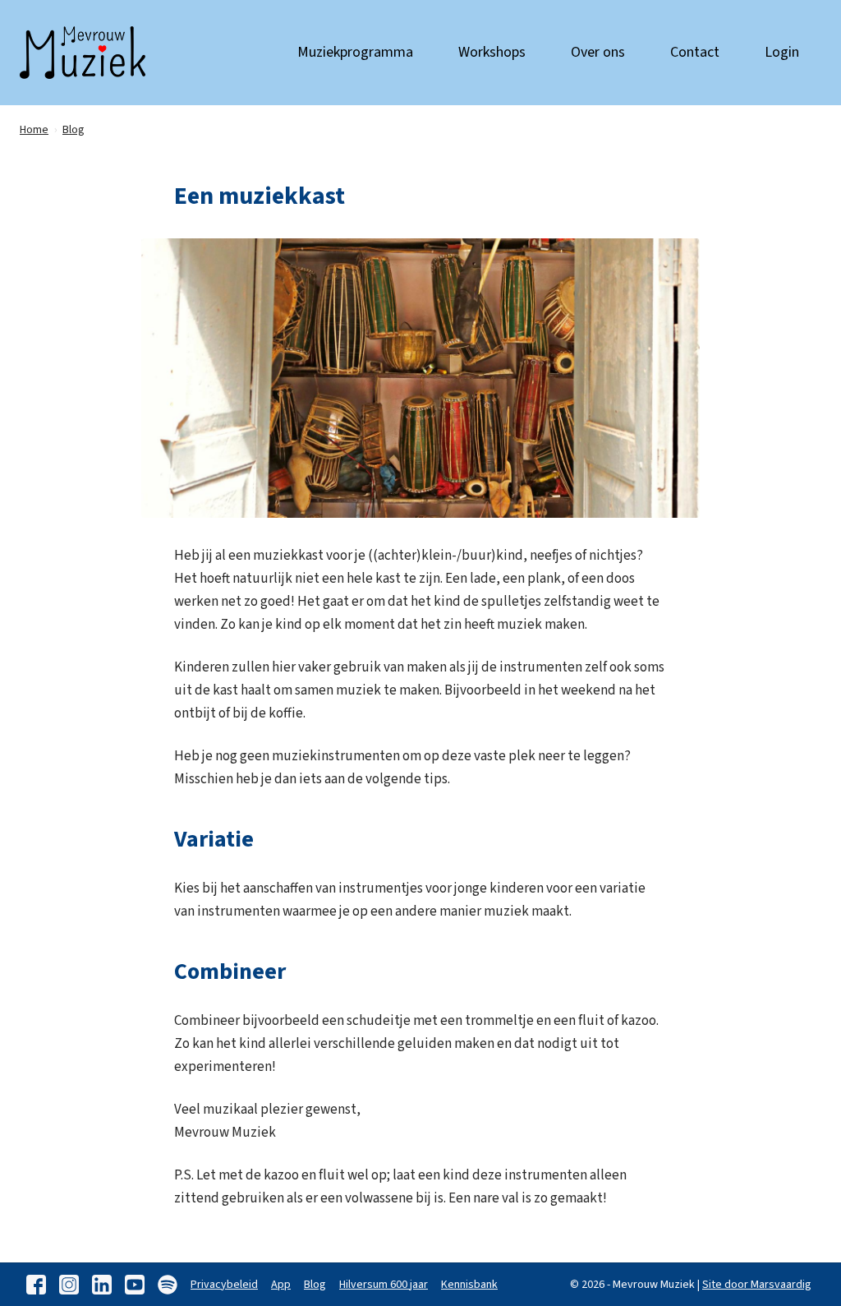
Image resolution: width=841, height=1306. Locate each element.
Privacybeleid (224, 1284)
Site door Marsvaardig (756, 1284)
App (281, 1284)
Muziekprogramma (355, 52)
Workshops (492, 52)
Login (782, 52)
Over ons (598, 52)
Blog (315, 1284)
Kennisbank (469, 1284)
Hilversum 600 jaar (383, 1284)
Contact (694, 52)
